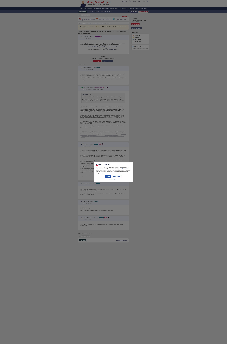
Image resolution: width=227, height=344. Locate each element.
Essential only (116, 176)
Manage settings (112, 179)
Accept (108, 176)
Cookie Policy (125, 168)
